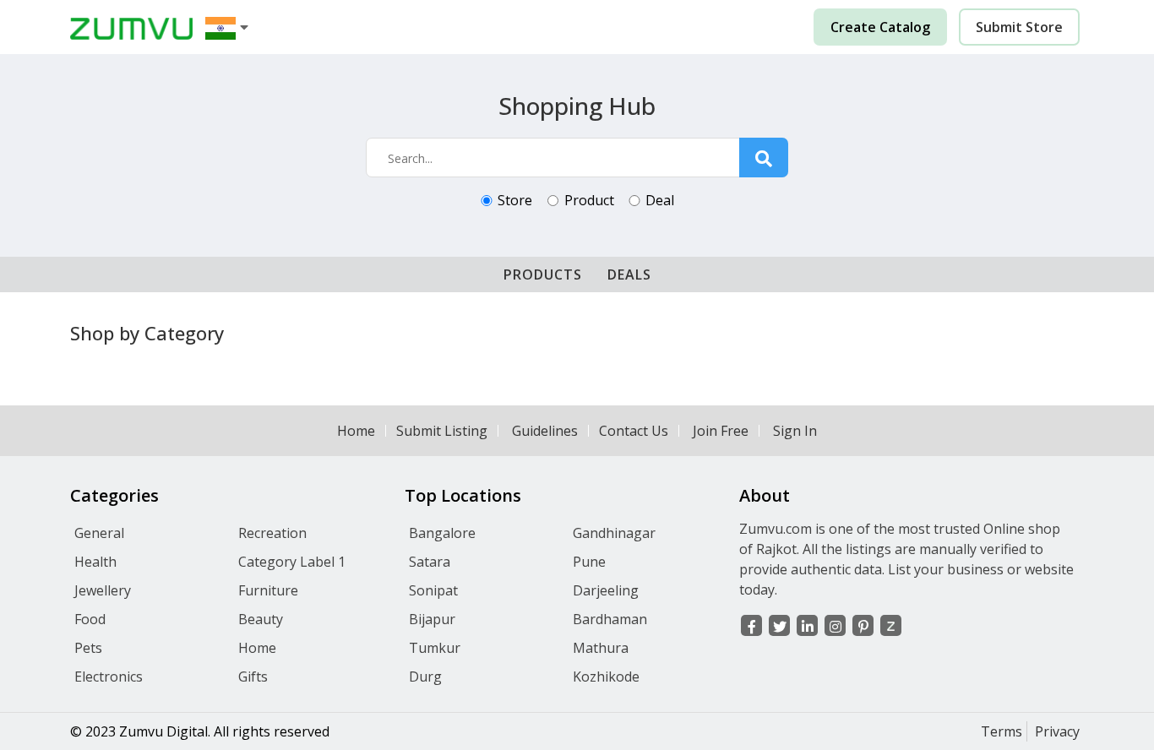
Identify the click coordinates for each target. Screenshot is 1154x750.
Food (90, 619)
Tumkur (434, 648)
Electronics (108, 676)
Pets (88, 648)
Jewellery (102, 590)
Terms (1001, 731)
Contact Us (633, 431)
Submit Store (1019, 27)
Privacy (1057, 731)
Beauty (260, 619)
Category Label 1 (292, 561)
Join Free (720, 431)
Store (515, 200)
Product (589, 200)
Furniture (268, 590)
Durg (425, 676)
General (99, 533)
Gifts (253, 676)
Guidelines (545, 431)
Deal (659, 200)
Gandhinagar (614, 533)
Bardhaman (610, 619)
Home (356, 431)
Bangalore (442, 533)
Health (95, 561)
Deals (629, 274)
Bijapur (432, 619)
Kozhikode (606, 676)
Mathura (601, 648)
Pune (589, 561)
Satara (429, 561)
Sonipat (433, 590)
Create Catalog (880, 27)
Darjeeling (606, 590)
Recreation (272, 533)
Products (543, 274)
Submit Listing (441, 431)
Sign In (795, 431)
